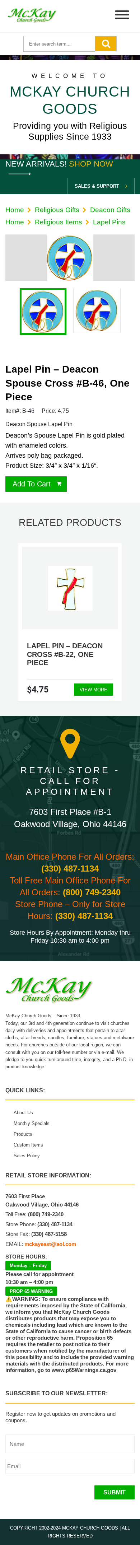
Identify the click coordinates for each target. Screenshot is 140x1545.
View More (93, 689)
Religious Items (58, 222)
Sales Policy (27, 1155)
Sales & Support (97, 186)
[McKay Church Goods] (32, 16)
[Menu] (122, 16)
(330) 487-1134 (70, 868)
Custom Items (28, 1145)
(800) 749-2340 (92, 892)
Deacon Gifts (110, 210)
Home (14, 210)
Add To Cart (32, 484)
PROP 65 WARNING (31, 1291)
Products (23, 1134)
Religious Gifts (57, 210)
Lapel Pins (109, 222)
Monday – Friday (28, 1265)
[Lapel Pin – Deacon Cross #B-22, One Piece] (70, 588)
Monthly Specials (32, 1123)
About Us (23, 1112)
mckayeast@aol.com (50, 1244)
